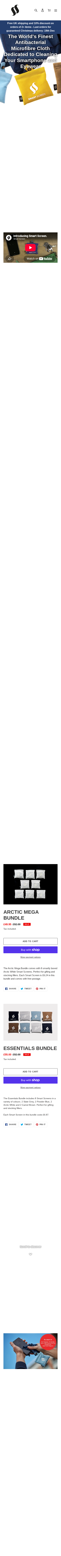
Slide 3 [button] (24, 1320)
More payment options (30, 957)
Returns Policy (13, 1436)
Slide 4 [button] (27, 1320)
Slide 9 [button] (43, 1320)
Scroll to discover (30, 1246)
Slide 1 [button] (18, 1320)
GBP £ (29, 1509)
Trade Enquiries (14, 1461)
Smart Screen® (34, 1546)
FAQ (8, 1409)
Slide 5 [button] (30, 1320)
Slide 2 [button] (21, 1320)
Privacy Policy (13, 1444)
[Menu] (55, 10)
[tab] (18, 1320)
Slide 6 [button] (33, 1320)
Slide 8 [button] (39, 1320)
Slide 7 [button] (36, 1320)
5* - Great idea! (30, 1244)
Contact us (11, 1401)
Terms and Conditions (17, 1452)
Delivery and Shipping (17, 1393)
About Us (11, 1417)
